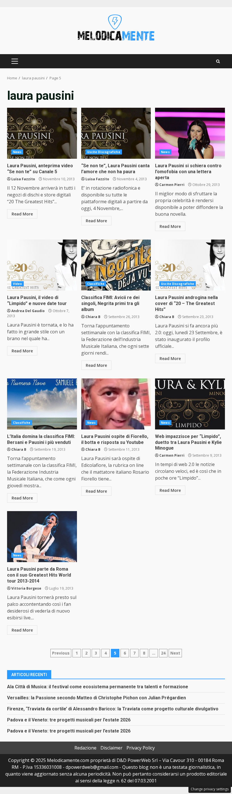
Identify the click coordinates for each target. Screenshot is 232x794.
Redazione (85, 748)
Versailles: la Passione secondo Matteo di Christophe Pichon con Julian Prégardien (96, 697)
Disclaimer (111, 748)
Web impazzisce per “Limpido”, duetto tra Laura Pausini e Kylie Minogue (190, 403)
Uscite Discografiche (103, 152)
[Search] (218, 61)
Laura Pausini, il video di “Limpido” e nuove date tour (42, 265)
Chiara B (92, 316)
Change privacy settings (210, 789)
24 (163, 653)
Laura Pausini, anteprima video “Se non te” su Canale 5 (42, 133)
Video (17, 284)
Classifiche (95, 284)
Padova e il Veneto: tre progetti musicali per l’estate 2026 (68, 720)
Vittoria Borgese (26, 588)
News (17, 152)
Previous (61, 653)
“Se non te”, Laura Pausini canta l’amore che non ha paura (116, 133)
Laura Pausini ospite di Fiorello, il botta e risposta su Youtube (116, 403)
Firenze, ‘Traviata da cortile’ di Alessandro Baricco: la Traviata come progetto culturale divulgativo (112, 709)
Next (175, 653)
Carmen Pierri (171, 184)
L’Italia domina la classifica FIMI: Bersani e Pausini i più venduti (42, 403)
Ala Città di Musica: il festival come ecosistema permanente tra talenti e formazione (97, 686)
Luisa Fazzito (23, 179)
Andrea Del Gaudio (28, 310)
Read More (22, 214)
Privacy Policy (140, 748)
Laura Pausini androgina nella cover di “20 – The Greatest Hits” (190, 265)
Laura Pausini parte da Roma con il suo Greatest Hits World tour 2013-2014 (42, 536)
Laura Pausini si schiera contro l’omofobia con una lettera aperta (190, 133)
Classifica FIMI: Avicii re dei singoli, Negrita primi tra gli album (116, 265)
